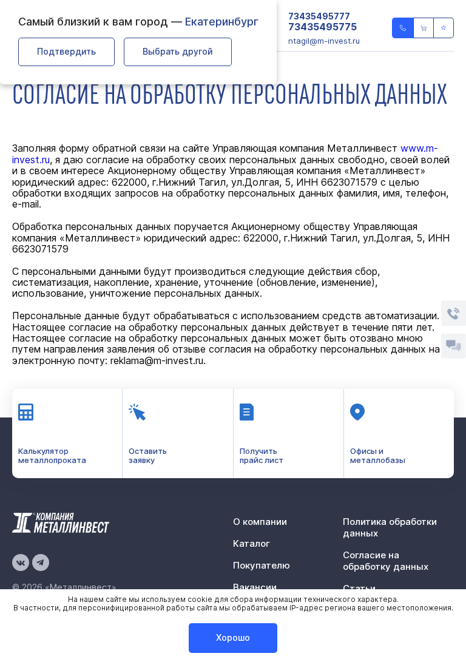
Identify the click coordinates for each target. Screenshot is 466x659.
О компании (260, 521)
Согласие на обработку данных (385, 560)
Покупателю (261, 565)
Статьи (359, 588)
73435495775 (322, 27)
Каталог (251, 543)
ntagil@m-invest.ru (324, 40)
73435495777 (319, 16)
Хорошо (233, 637)
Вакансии (255, 587)
